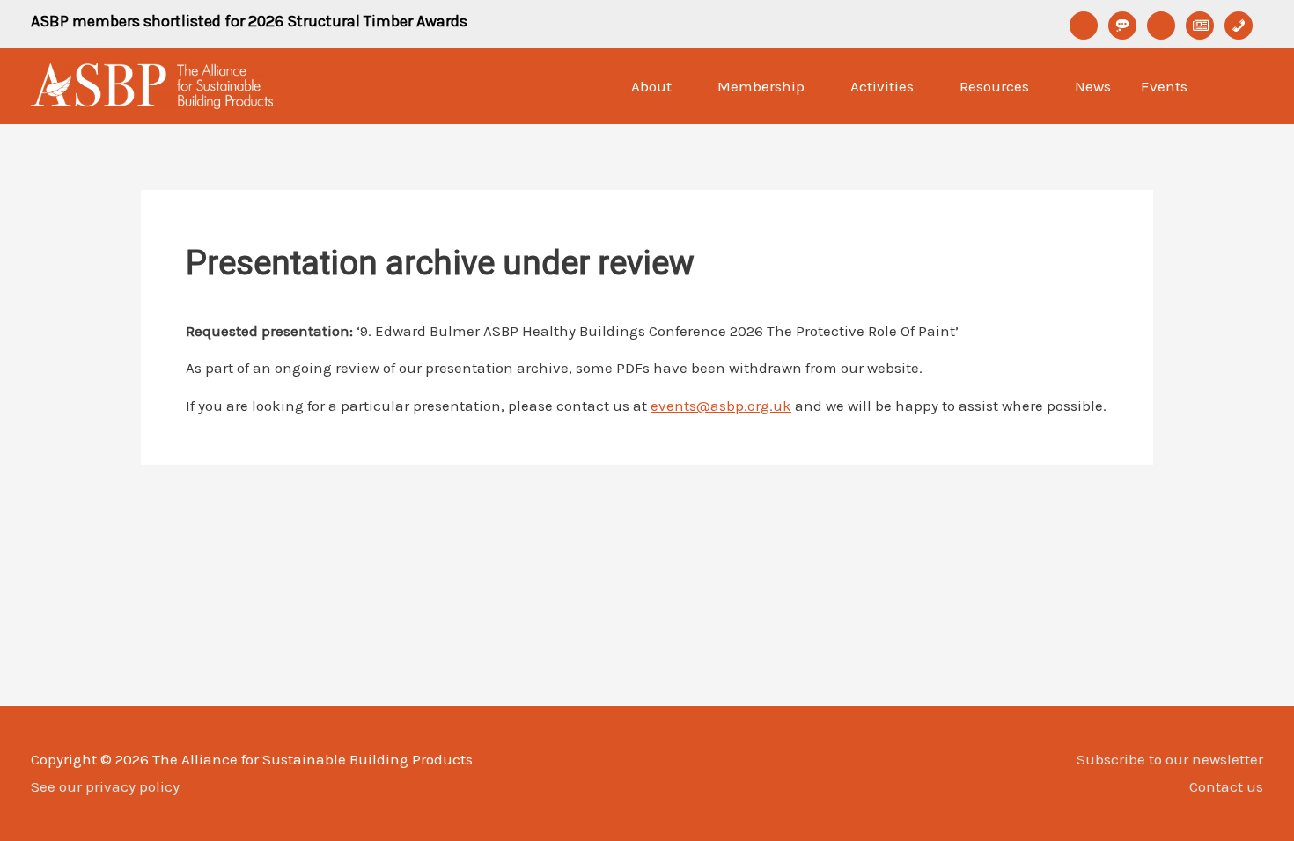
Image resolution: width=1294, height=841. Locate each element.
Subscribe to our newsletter (1170, 759)
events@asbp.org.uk (721, 405)
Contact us (1226, 786)
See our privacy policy (105, 786)
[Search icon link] (1240, 86)
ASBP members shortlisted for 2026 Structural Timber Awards (249, 21)
